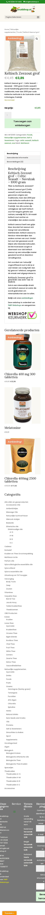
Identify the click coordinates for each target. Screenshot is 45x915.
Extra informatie (41, 878)
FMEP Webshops (14, 305)
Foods (19, 32)
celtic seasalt (25, 140)
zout (14, 143)
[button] (37, 39)
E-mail (41, 834)
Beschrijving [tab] (12, 153)
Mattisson (25, 143)
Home (6, 29)
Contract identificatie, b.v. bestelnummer (40, 817)
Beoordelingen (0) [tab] (15, 162)
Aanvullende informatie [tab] (17, 157)
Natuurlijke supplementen (15, 137)
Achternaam (41, 862)
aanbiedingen (27, 298)
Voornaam (41, 847)
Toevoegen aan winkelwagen (23, 123)
